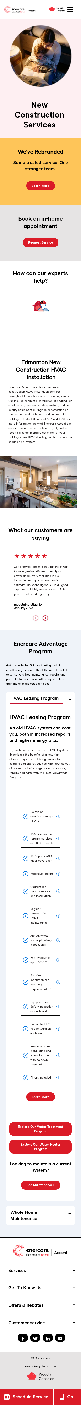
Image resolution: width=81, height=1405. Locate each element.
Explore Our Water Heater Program (41, 1146)
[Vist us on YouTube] (60, 1338)
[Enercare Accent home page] (20, 9)
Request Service (40, 242)
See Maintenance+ (41, 1185)
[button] (70, 9)
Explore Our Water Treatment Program (40, 1128)
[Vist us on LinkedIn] (48, 1338)
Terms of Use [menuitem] (49, 1366)
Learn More (40, 186)
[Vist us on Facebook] (23, 1338)
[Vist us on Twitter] (35, 1338)
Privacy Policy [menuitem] (32, 1366)
